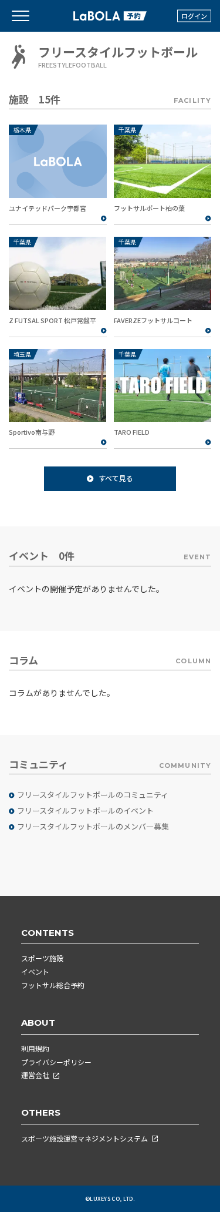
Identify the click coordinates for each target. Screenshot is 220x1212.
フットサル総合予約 (52, 985)
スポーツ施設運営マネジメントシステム (84, 1138)
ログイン (194, 16)
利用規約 (35, 1048)
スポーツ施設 (42, 958)
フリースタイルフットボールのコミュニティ (92, 795)
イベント (35, 971)
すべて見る (116, 478)
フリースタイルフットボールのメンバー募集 (93, 826)
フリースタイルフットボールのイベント (85, 810)
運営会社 (35, 1075)
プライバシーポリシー (56, 1062)
